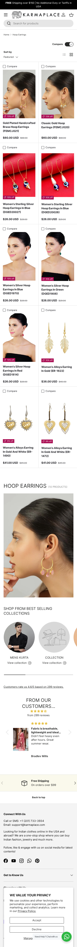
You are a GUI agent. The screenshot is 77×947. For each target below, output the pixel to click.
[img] (38, 711)
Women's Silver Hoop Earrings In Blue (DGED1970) (16, 289)
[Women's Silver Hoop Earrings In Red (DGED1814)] (19, 337)
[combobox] (38, 23)
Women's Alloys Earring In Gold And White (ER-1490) (18, 451)
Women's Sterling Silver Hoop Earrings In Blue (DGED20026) (56, 208)
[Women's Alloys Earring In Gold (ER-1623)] (57, 337)
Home (6, 34)
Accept (36, 920)
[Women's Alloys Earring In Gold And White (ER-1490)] (19, 418)
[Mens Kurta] (19, 637)
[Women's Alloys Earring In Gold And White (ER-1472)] (57, 418)
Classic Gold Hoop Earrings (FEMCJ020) (55, 125)
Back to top (38, 797)
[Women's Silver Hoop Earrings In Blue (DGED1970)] (19, 256)
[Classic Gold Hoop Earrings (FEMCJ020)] (57, 94)
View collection (52, 662)
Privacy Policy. (27, 911)
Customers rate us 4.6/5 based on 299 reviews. (34, 686)
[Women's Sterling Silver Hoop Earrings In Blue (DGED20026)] (57, 175)
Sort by (8, 51)
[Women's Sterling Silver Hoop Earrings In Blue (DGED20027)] (19, 175)
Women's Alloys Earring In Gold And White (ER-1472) (56, 452)
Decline (37, 929)
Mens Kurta (19, 657)
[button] (8, 732)
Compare (57, 44)
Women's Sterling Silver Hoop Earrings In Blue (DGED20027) (18, 208)
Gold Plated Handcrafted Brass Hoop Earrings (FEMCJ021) (19, 127)
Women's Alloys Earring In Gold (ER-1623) (56, 369)
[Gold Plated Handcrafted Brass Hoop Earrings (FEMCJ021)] (19, 94)
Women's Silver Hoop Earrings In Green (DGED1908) (55, 289)
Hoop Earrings (19, 34)
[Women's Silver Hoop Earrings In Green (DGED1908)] (57, 256)
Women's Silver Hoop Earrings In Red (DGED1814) (16, 370)
